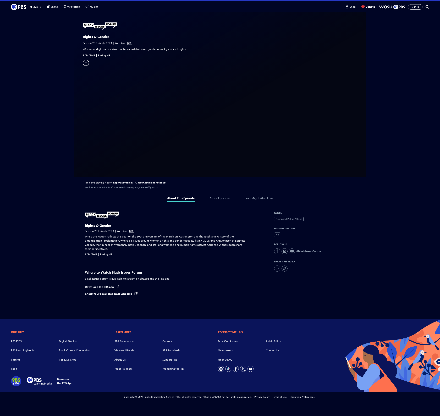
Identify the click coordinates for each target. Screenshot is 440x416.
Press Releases (123, 368)
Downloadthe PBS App (64, 381)
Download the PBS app (99, 287)
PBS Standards (171, 350)
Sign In (415, 7)
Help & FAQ (225, 359)
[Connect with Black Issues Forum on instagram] (285, 251)
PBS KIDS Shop (67, 359)
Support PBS (169, 359)
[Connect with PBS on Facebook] (236, 369)
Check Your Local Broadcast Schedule (109, 293)
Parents (15, 359)
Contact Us (272, 350)
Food (14, 368)
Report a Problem (123, 182)
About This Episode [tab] (181, 198)
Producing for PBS (173, 368)
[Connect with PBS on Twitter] (243, 369)
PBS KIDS (16, 341)
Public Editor (273, 341)
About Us (120, 359)
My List (94, 6)
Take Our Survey (228, 341)
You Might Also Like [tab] (259, 198)
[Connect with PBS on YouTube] (251, 369)
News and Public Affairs (289, 219)
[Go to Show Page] (224, 26)
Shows (54, 6)
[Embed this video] (277, 269)
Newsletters (225, 350)
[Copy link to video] (285, 269)
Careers (167, 341)
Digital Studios (68, 341)
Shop (353, 6)
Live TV (37, 6)
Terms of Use (279, 397)
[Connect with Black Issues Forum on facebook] (277, 251)
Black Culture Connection (74, 350)
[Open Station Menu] (391, 6)
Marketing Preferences (302, 397)
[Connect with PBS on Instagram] (221, 369)
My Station (73, 6)
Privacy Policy (262, 397)
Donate (370, 6)
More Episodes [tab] (220, 198)
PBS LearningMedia (23, 350)
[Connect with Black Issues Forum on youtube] (292, 251)
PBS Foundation (124, 341)
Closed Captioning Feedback (150, 182)
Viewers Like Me (124, 350)
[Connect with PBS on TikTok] (228, 369)
